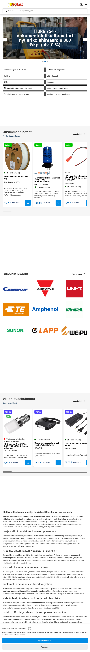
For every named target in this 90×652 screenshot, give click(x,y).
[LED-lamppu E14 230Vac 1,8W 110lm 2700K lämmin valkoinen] (17, 423)
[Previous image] (7, 157)
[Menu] (4, 4)
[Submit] (28, 203)
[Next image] (27, 157)
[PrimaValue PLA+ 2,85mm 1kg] (17, 156)
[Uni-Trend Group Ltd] (74, 288)
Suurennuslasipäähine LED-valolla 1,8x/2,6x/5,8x (47, 444)
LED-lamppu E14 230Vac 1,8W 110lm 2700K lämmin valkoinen (16, 446)
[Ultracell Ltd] (74, 309)
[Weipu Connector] (74, 330)
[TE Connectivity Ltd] (16, 309)
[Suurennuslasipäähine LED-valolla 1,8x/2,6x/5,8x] (47, 423)
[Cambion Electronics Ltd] (16, 288)
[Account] (81, 4)
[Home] (15, 4)
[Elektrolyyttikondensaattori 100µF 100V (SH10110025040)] (47, 156)
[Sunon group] (16, 330)
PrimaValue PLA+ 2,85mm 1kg (16, 178)
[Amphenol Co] (45, 309)
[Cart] (86, 4)
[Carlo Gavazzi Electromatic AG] (45, 288)
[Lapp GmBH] (45, 330)
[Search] (45, 10)
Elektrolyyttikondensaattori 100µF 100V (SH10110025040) (47, 180)
